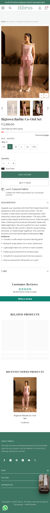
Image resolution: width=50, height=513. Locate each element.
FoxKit (46, 135)
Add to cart (25, 175)
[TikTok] (23, 460)
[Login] (39, 7)
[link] (12, 354)
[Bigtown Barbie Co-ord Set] (25, 394)
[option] (25, 62)
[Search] (10, 7)
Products (12, 22)
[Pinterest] (17, 460)
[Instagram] (10, 460)
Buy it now (25, 183)
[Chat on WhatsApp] (5, 507)
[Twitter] (35, 460)
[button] (41, 95)
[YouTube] (29, 460)
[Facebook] (4, 460)
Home (3, 22)
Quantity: (5, 158)
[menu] (2, 7)
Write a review (25, 299)
